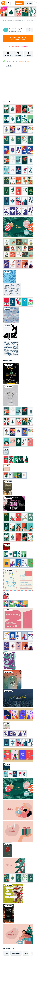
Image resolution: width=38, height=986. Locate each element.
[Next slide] (30, 953)
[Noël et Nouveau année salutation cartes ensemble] (18, 714)
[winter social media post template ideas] (18, 698)
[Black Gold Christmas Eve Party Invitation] (11, 373)
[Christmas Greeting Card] (10, 395)
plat (6, 953)
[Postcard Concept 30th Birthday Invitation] (18, 580)
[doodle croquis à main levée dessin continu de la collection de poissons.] (12, 289)
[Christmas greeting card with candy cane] (6, 725)
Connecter (29, 3)
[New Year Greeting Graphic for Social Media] (9, 660)
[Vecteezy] (3, 3)
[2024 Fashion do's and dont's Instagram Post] (6, 467)
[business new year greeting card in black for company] (8, 913)
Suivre (30, 31)
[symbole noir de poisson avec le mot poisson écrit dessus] (10, 332)
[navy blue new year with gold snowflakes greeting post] (6, 766)
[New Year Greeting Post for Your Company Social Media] (12, 679)
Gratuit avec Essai (18, 38)
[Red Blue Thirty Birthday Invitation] (6, 595)
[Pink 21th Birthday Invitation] (18, 619)
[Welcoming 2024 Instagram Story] (7, 487)
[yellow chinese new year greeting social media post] (13, 893)
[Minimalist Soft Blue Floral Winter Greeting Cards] (6, 451)
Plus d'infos (8, 66)
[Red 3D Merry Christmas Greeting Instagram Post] (6, 546)
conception (16, 953)
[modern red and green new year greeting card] (7, 850)
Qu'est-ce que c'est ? (24, 61)
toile (26, 953)
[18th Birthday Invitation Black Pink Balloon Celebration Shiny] (14, 503)
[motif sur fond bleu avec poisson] (9, 276)
